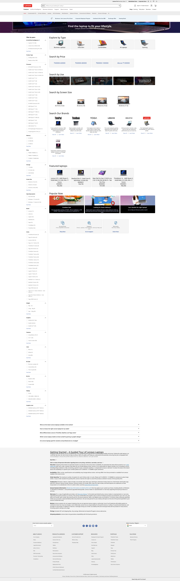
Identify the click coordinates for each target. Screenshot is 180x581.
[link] (150, 2)
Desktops (55, 548)
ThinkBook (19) (27, 225)
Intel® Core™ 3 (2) (27, 84)
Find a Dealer (94, 542)
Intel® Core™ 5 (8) (27, 81)
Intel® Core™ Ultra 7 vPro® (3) (27, 72)
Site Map (68, 576)
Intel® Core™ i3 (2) (27, 100)
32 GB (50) (27, 141)
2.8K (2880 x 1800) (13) (27, 396)
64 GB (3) (27, 138)
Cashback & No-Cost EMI (99, 18)
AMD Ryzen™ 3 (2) (27, 120)
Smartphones (55, 542)
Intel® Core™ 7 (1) (27, 78)
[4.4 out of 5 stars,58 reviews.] (102, 184)
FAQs (92, 556)
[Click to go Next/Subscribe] (51, 525)
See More (28, 51)
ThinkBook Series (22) (27, 265)
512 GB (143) (27, 170)
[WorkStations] (68, 13)
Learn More (61, 134)
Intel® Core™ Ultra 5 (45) (27, 92)
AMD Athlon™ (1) (27, 126)
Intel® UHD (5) (27, 323)
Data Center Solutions (57, 553)
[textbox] (137, 525)
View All (54, 134)
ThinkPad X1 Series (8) (27, 245)
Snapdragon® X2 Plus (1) (27, 131)
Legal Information (37, 545)
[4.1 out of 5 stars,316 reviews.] (81, 182)
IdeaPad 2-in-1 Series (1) (27, 279)
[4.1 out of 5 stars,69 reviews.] (59, 184)
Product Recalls (56, 561)
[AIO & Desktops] (60, 13)
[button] (148, 1)
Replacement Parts (57, 564)
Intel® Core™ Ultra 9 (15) (27, 86)
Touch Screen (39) (27, 340)
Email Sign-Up (94, 545)
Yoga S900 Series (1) (27, 299)
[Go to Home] (28, 5)
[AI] (109, 13)
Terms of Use (73, 576)
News (34, 539)
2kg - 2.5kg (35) (27, 311)
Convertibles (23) (27, 367)
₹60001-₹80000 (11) (27, 152)
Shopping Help (75, 542)
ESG (34, 550)
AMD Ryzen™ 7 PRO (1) (27, 112)
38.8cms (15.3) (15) (27, 182)
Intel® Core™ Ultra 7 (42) (27, 89)
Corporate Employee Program (83, 18)
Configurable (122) (27, 57)
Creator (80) (27, 384)
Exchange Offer (112, 18)
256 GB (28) (27, 173)
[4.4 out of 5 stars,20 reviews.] (123, 184)
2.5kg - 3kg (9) (27, 308)
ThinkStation (113, 561)
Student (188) (27, 378)
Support (93, 548)
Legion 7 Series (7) (27, 274)
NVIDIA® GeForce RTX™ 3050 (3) (27, 408)
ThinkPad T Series (114, 537)
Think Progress (133, 539)
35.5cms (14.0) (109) (27, 187)
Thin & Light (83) (27, 369)
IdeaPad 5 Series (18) (27, 282)
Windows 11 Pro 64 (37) (27, 199)
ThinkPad (113, 542)
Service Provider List (76, 537)
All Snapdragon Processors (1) (27, 128)
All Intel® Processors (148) (27, 67)
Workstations (55, 550)
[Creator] (156, 9)
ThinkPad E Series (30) (27, 262)
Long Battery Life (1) (27, 335)
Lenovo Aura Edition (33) (27, 46)
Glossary (93, 561)
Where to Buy (75, 539)
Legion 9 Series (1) (27, 271)
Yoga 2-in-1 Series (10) (27, 243)
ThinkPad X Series (114, 539)
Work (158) (27, 381)
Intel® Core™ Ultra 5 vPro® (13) (27, 75)
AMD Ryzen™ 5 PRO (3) (27, 117)
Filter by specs (30, 37)
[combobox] (43, 5)
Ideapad (112, 545)
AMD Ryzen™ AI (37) (27, 123)
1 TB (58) (27, 167)
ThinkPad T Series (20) (27, 254)
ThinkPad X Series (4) (27, 251)
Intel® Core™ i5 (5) (27, 98)
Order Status (94, 553)
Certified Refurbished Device (59, 570)
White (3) (27, 352)
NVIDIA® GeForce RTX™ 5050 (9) (27, 413)
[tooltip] (39, 40)
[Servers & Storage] (107, 13)
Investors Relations (37, 542)
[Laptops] (51, 13)
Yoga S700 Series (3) (27, 288)
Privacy (63, 576)
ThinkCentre (113, 553)
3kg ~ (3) (27, 305)
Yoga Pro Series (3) (27, 237)
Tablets (54, 545)
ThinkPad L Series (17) (27, 260)
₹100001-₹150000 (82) (27, 158)
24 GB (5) (27, 143)
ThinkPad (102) (27, 228)
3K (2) (27, 393)
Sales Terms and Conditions (93, 576)
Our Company (36, 537)
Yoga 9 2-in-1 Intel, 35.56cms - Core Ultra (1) (27, 291)
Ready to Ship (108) (27, 60)
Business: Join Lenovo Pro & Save (64, 18)
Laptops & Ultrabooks (57, 537)
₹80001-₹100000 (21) (27, 155)
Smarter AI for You (56, 539)
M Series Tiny (113, 550)
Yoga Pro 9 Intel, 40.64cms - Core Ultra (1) (27, 295)
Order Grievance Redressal (58, 567)
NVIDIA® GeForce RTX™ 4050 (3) (27, 410)
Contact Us (93, 539)
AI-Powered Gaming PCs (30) (27, 48)
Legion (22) (27, 216)
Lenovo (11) (27, 211)
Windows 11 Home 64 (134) (27, 202)
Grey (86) (27, 355)
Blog (92, 550)
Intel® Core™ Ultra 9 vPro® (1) (27, 69)
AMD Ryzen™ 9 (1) (27, 106)
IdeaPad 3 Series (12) (27, 285)
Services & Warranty (57, 559)
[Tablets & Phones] (78, 13)
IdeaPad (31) (27, 219)
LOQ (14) (27, 214)
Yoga (112, 548)
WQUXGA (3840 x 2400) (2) (27, 399)
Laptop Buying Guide (95, 559)
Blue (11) (27, 349)
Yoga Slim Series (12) (27, 248)
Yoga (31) (27, 222)
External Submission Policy (82, 576)
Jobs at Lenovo (36, 548)
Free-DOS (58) (27, 196)
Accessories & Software (57, 556)
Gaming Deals (122, 18)
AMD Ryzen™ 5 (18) (27, 114)
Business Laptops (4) (27, 364)
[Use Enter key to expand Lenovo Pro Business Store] (126, 1)
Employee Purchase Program (97, 537)
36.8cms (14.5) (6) (27, 184)
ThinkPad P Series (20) (27, 257)
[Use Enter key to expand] (149, 5)
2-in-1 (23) (27, 337)
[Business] (151, 9)
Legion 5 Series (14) (27, 276)
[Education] (144, 9)
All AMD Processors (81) (27, 103)
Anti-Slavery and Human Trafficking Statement (109, 576)
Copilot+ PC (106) (27, 43)
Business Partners (134, 537)
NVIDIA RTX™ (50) (27, 320)
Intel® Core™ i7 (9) (27, 95)
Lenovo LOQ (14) (27, 240)
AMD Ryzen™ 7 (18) (27, 109)
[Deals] (26, 13)
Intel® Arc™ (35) (27, 326)
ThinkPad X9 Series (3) (27, 234)
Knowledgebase (94, 564)
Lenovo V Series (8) (27, 268)
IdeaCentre (113, 556)
